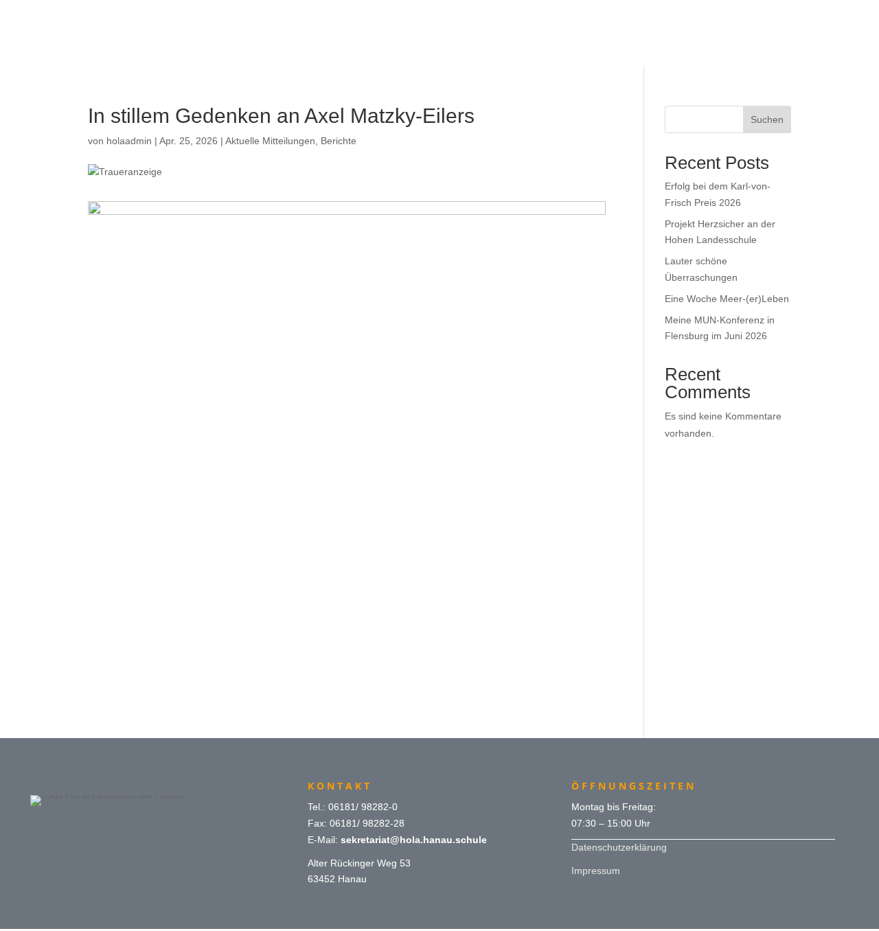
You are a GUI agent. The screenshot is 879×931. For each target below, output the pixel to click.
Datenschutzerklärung (619, 847)
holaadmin (129, 140)
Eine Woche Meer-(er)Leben (727, 298)
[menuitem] (439, 15)
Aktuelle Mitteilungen (270, 140)
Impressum (595, 870)
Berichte (338, 140)
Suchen (767, 119)
